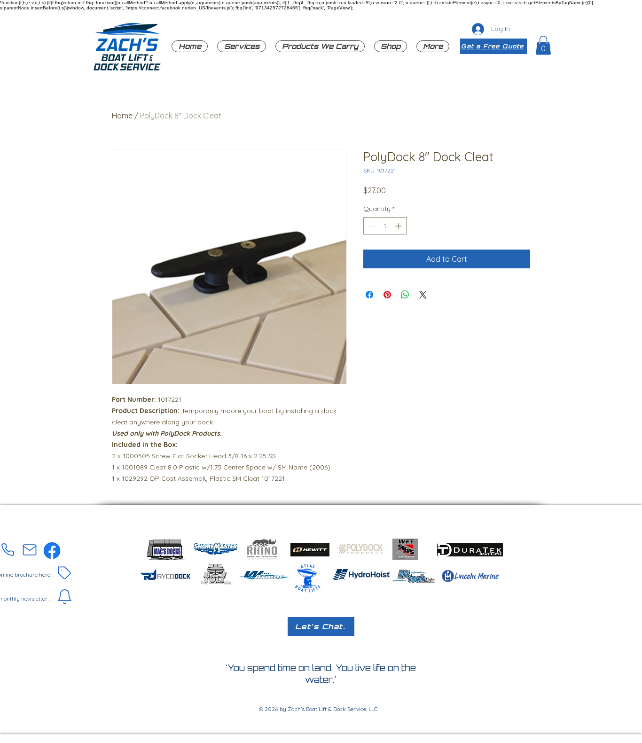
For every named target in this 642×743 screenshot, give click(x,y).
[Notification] (64, 596)
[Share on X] (423, 294)
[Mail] (29, 550)
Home (122, 115)
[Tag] (64, 572)
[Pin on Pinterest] (387, 294)
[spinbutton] (384, 226)
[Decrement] (370, 226)
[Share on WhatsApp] (405, 294)
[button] (320, 46)
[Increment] (399, 226)
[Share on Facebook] (369, 294)
